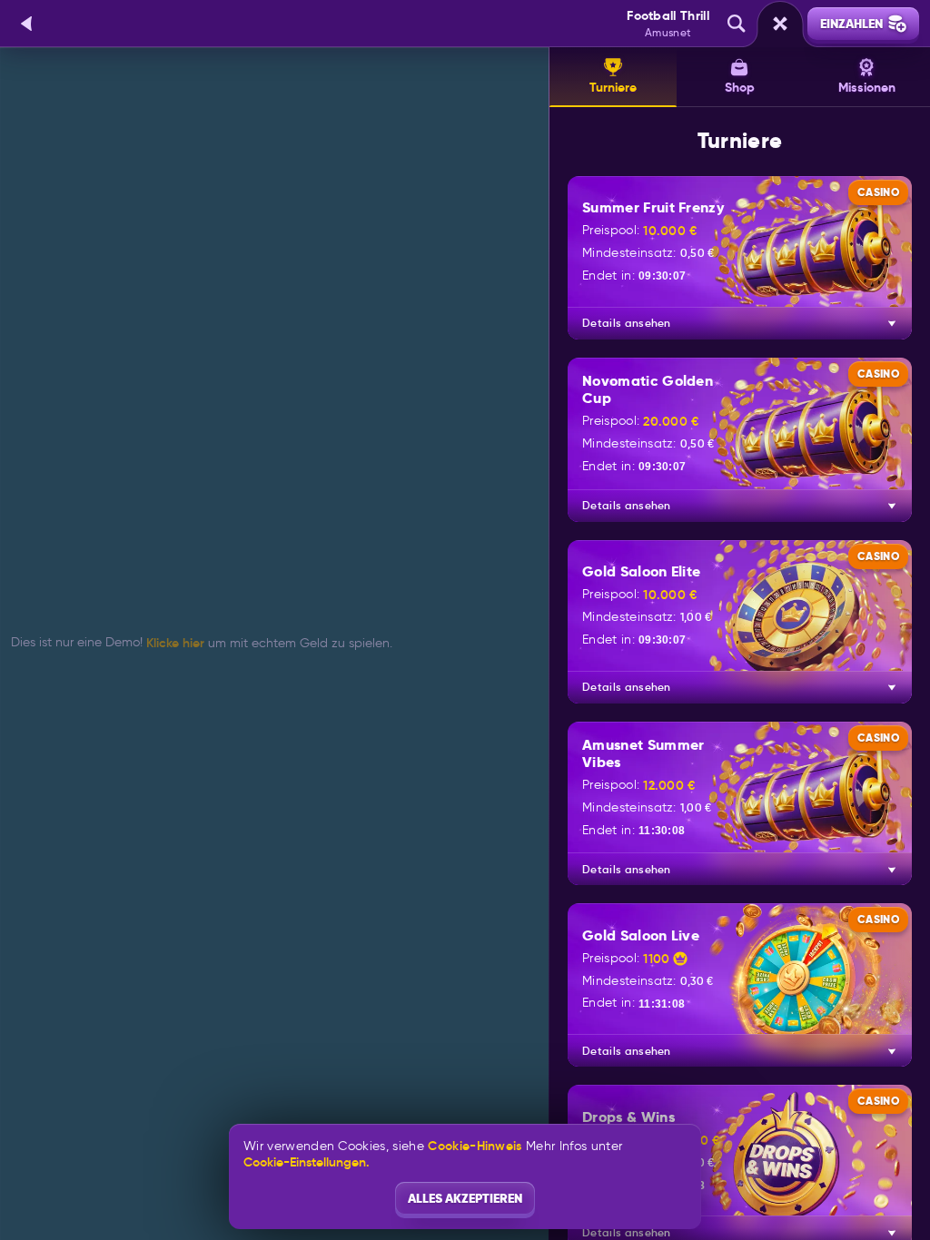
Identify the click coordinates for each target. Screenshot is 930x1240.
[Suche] (736, 23)
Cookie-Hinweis (474, 1146)
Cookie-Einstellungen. (306, 1162)
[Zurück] (27, 23)
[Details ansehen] (891, 323)
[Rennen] (780, 23)
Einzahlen (851, 23)
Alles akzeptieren (465, 1198)
